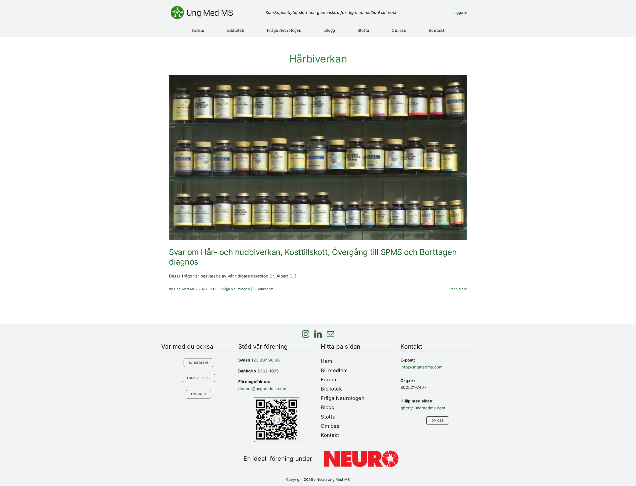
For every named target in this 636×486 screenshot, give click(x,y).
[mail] (330, 334)
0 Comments (263, 289)
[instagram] (305, 334)
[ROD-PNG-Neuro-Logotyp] (361, 452)
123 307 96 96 (265, 360)
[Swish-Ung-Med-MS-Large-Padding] (277, 399)
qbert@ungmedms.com (422, 407)
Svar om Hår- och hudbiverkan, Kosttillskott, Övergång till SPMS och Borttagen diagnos (313, 256)
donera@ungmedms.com (262, 388)
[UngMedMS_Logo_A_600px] (202, 7)
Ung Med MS (184, 289)
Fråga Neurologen (235, 289)
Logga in (459, 12)
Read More (458, 289)
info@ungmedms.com (421, 366)
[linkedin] (318, 334)
